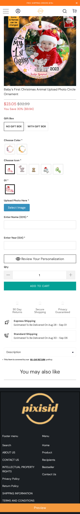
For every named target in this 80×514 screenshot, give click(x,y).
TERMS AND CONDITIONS (18, 500)
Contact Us (49, 474)
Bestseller (48, 467)
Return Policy (10, 486)
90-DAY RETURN (37, 359)
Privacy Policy (11, 478)
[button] (40, 140)
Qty (6, 267)
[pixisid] (40, 11)
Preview (40, 508)
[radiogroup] (40, 149)
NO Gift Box (14, 126)
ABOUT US (8, 452)
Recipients (48, 460)
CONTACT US (10, 460)
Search (6, 445)
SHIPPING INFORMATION (17, 493)
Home (46, 445)
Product (47, 452)
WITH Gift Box (37, 126)
